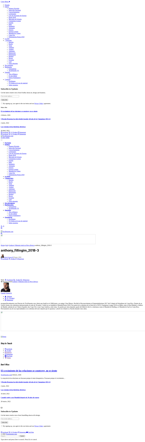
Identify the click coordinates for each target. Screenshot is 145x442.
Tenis (10, 46)
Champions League (15, 21)
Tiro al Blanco (13, 74)
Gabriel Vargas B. (8, 257)
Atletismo (12, 51)
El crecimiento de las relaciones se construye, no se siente (19, 111)
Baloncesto (12, 53)
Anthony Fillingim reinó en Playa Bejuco (25, 281)
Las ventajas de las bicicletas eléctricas (13, 127)
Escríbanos (12, 81)
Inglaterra (12, 26)
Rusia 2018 (12, 17)
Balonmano (12, 54)
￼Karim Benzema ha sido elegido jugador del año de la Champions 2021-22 (26, 119)
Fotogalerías (12, 69)
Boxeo (11, 58)
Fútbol (7, 7)
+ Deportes (8, 40)
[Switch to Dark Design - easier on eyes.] (2, 226)
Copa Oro (12, 35)
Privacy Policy (39, 103)
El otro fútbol (13, 76)
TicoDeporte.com (6, 375)
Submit (22, 436)
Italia (10, 24)
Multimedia (8, 67)
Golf (10, 62)
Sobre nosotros (13, 85)
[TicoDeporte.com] (7, 136)
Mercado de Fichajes (15, 19)
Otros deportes (13, 63)
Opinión (7, 72)
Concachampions (14, 12)
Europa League (13, 31)
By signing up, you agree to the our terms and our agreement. (27, 103)
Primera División (14, 8)
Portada (7, 5)
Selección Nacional (15, 10)
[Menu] (1, 230)
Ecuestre (11, 60)
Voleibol (11, 47)
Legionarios (12, 14)
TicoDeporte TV (14, 70)
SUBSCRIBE (5, 138)
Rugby (11, 44)
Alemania (12, 28)
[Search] (1, 228)
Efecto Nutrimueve (15, 78)
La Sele (7, 39)
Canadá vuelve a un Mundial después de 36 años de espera (20, 397)
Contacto (7, 79)
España (11, 23)
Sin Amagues (9, 65)
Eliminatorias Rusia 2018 (16, 37)
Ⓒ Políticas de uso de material (18, 83)
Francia (11, 30)
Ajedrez (11, 49)
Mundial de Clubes (15, 33)
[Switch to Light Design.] (3, 226)
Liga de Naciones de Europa (17, 15)
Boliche (11, 42)
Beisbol (11, 56)
